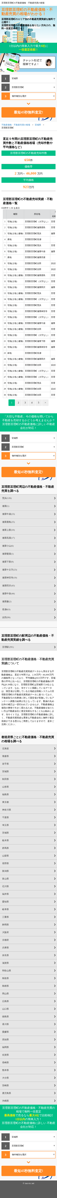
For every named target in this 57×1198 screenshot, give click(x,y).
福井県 (5, 894)
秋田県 (5, 779)
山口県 (5, 1009)
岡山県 (5, 993)
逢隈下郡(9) (8, 562)
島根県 (5, 986)
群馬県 (5, 848)
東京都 (5, 802)
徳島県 (5, 1016)
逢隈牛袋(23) (8, 514)
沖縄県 (5, 1101)
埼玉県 (5, 825)
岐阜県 (5, 909)
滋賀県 (5, 963)
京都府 (5, 940)
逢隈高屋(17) (8, 538)
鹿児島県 (6, 1093)
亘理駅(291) (8, 647)
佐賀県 (5, 1055)
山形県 (5, 787)
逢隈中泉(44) (8, 593)
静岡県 (5, 924)
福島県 (5, 794)
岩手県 (5, 764)
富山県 (5, 879)
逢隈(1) (5, 506)
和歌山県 (6, 970)
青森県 (5, 756)
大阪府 (5, 932)
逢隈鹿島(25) (8, 522)
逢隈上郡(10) (8, 530)
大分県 (5, 1078)
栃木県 (5, 840)
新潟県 (5, 871)
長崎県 (5, 1062)
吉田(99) (6, 617)
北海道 (5, 748)
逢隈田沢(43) (8, 585)
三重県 (5, 917)
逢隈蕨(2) (6, 601)
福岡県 (5, 1047)
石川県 (5, 886)
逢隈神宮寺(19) (9, 577)
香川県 (5, 1024)
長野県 (5, 863)
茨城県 (5, 833)
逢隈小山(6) (8, 546)
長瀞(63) (6, 609)
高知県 (5, 1039)
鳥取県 (5, 978)
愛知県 (5, 901)
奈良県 (5, 955)
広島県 (5, 1001)
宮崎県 (5, 1085)
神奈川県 (6, 810)
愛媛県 (5, 1032)
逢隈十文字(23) (9, 570)
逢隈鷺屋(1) (8, 554)
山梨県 (5, 856)
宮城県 (5, 771)
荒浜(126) (7, 498)
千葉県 (5, 817)
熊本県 (5, 1070)
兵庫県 (5, 947)
